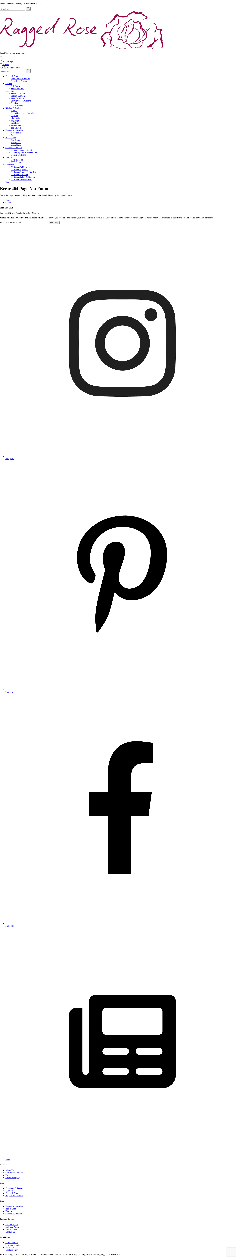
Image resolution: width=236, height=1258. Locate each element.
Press (7, 1175)
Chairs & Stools (12, 76)
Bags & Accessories (14, 130)
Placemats (15, 118)
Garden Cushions (18, 155)
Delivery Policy (12, 1227)
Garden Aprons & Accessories (24, 152)
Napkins (14, 115)
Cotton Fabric (17, 160)
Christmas (9, 165)
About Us (9, 1170)
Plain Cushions (17, 98)
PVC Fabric (16, 162)
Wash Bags (16, 145)
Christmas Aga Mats (19, 169)
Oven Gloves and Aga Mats (23, 113)
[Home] (81, 48)
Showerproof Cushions (21, 101)
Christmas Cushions (19, 174)
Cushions (9, 91)
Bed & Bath (10, 137)
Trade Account (11, 1242)
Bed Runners (16, 140)
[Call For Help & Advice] (2, 68)
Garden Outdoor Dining (21, 150)
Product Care (11, 1229)
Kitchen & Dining (13, 108)
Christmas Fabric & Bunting (23, 177)
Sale (7, 182)
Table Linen (16, 125)
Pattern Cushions (18, 96)
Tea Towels (16, 128)
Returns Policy (11, 1224)
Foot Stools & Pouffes (20, 78)
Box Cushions (17, 106)
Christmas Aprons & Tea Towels (25, 172)
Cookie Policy (11, 1250)
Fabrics (8, 157)
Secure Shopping (12, 1177)
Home (8, 200)
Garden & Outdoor (13, 147)
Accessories (16, 133)
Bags (13, 135)
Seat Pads (15, 103)
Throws (8, 83)
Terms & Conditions (14, 1245)
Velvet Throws (17, 88)
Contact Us (10, 1232)
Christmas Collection (14, 1188)
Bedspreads (16, 142)
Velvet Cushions (18, 93)
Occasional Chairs (19, 81)
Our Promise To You (14, 1173)
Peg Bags (15, 120)
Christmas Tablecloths (20, 167)
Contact (8, 202)
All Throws (16, 86)
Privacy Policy (11, 1247)
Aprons (14, 110)
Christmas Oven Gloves (21, 179)
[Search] (28, 9)
